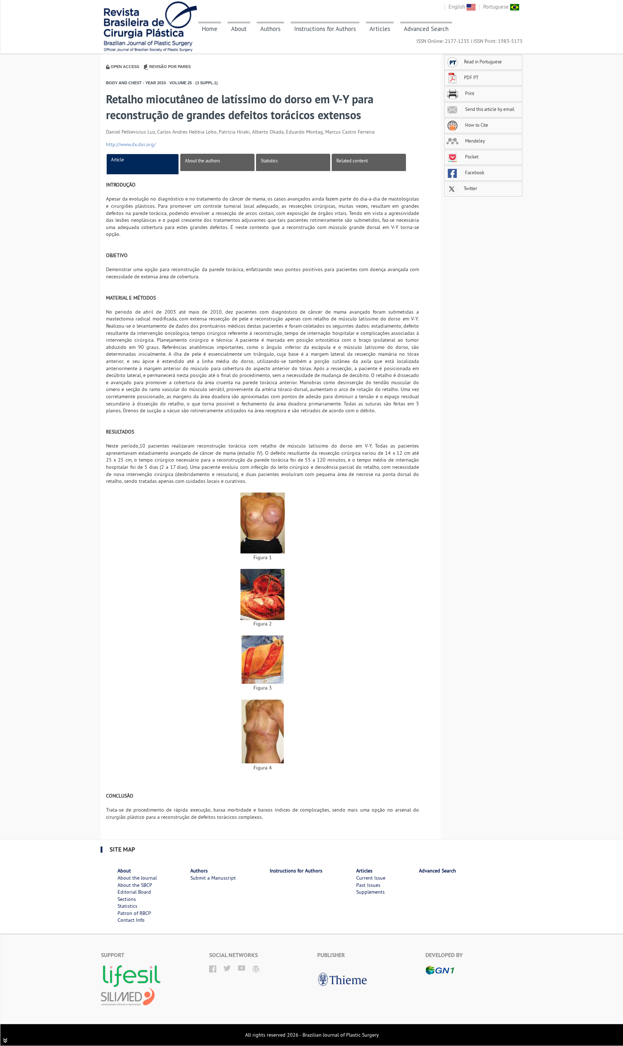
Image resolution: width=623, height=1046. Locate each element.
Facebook (474, 172)
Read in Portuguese (483, 61)
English (458, 6)
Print (469, 93)
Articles (380, 29)
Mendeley (474, 141)
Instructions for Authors (325, 29)
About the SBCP (135, 885)
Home (209, 29)
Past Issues (368, 885)
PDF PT (471, 77)
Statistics (269, 160)
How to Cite (476, 125)
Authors (270, 29)
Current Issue (370, 878)
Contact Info (131, 920)
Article (117, 159)
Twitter (470, 188)
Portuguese (496, 6)
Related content (352, 160)
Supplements (370, 892)
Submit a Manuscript (213, 878)
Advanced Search (426, 29)
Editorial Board (134, 892)
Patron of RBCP (134, 913)
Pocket (471, 157)
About (239, 29)
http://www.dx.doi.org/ (131, 144)
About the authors (202, 160)
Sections (127, 899)
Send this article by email (489, 109)
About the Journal (137, 878)
